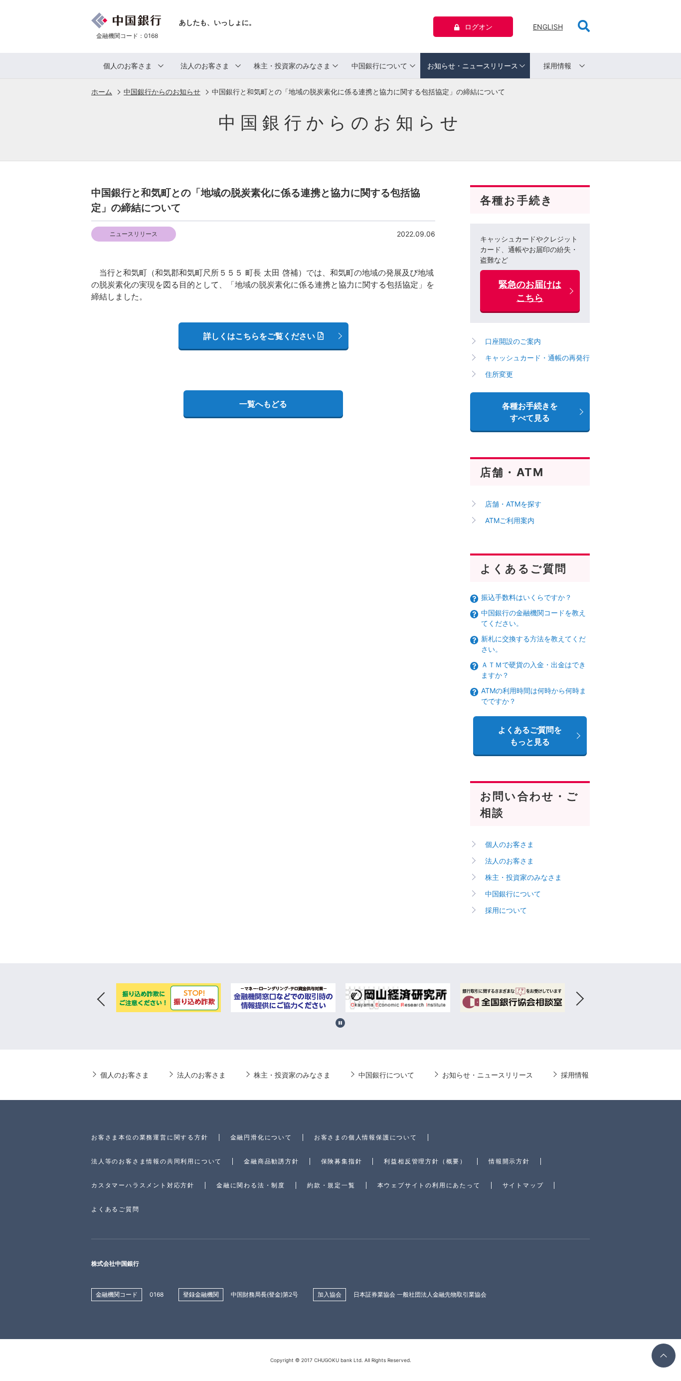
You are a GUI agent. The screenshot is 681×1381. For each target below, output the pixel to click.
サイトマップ (523, 1185)
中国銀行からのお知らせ (162, 91)
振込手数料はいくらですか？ (526, 597)
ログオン (479, 26)
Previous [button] (101, 999)
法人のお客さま (204, 65)
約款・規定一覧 (331, 1185)
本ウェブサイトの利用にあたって (429, 1185)
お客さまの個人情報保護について (365, 1137)
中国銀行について (379, 65)
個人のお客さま (127, 65)
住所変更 (499, 374)
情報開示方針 (509, 1161)
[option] (168, 999)
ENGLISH (548, 26)
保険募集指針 (341, 1161)
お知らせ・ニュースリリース (472, 65)
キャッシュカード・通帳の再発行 (537, 357)
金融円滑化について (261, 1137)
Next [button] (580, 999)
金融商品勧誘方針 (271, 1161)
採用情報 (557, 65)
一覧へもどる (263, 404)
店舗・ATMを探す (513, 504)
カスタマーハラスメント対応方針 (142, 1185)
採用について (506, 910)
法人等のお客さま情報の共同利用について (156, 1161)
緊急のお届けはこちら (530, 291)
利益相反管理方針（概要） (425, 1161)
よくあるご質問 (115, 1209)
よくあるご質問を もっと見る (530, 736)
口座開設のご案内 (513, 341)
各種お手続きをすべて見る (530, 412)
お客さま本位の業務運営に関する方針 (149, 1137)
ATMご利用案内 (509, 520)
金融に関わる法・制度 (250, 1185)
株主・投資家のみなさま (292, 65)
